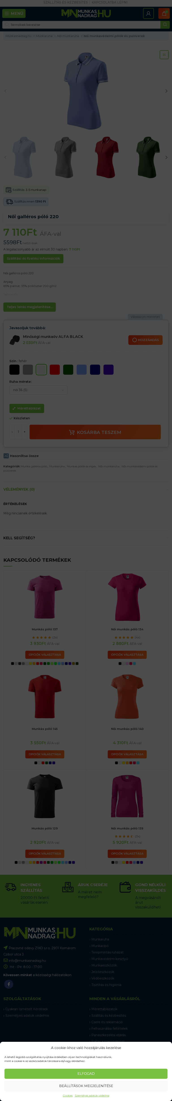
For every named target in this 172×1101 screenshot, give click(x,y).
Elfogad (86, 1073)
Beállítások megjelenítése (86, 1086)
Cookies (68, 1095)
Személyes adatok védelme (92, 1095)
